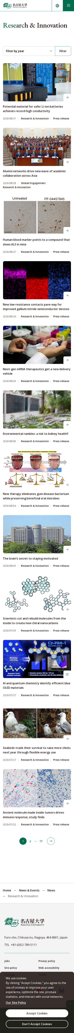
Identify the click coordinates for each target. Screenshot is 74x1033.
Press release (61, 118)
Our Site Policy (16, 1003)
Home (7, 890)
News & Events (29, 890)
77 (41, 841)
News (51, 890)
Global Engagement (33, 183)
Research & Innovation (35, 118)
